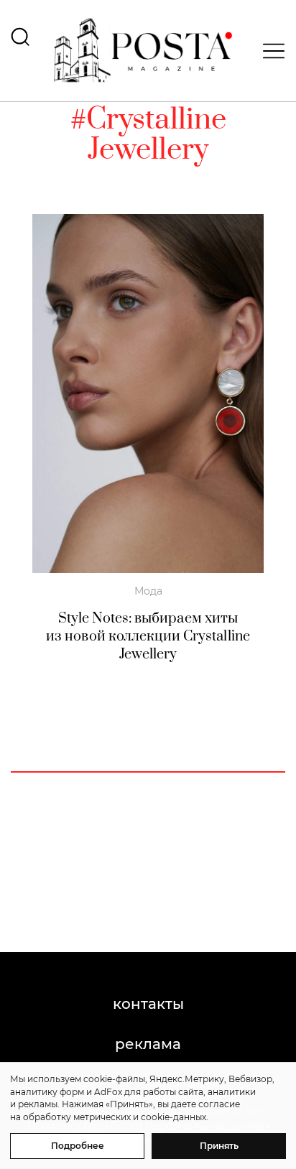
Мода (148, 590)
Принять (219, 1145)
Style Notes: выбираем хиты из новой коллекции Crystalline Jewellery (148, 636)
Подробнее (77, 1145)
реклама (148, 1044)
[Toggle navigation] (269, 51)
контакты (148, 1003)
